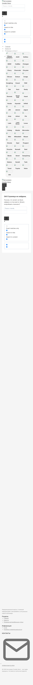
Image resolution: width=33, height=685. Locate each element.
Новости (8, 48)
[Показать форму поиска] (4, 185)
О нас (5, 627)
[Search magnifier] (4, 13)
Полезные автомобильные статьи (13, 622)
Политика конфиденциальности (13, 629)
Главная (7, 46)
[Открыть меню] (3, 189)
